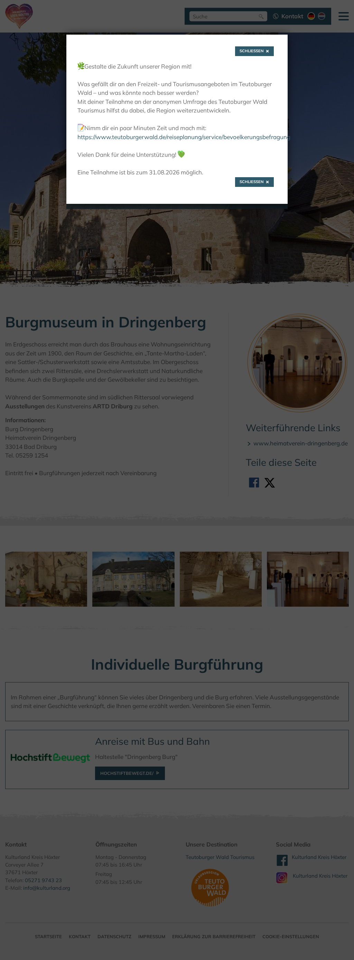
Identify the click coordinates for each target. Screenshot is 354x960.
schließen (252, 50)
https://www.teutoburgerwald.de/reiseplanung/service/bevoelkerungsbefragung (183, 137)
